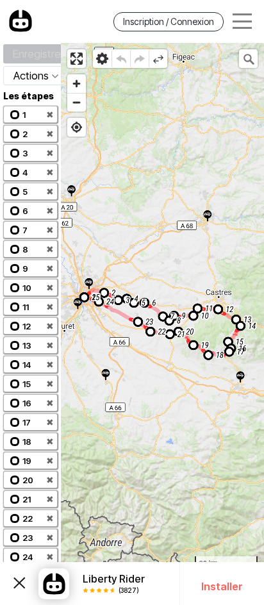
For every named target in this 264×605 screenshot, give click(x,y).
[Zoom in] (76, 83)
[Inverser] (158, 58)
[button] (30, 114)
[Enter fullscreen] (76, 58)
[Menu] (242, 21)
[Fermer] (19, 583)
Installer (222, 586)
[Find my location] (76, 127)
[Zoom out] (76, 102)
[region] (162, 324)
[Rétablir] (139, 58)
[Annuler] (120, 58)
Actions (31, 75)
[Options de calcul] (102, 58)
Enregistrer (38, 53)
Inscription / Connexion (168, 21)
